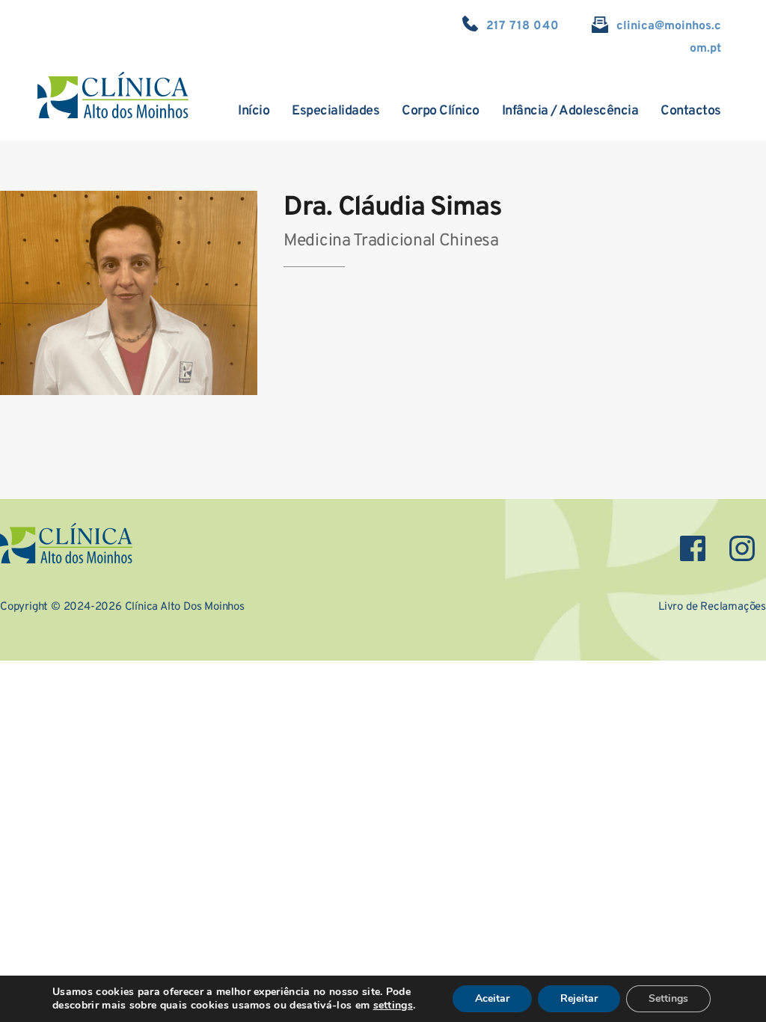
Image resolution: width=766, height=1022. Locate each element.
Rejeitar (579, 998)
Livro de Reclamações (712, 607)
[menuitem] (253, 111)
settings (393, 1005)
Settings (668, 998)
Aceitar (492, 998)
